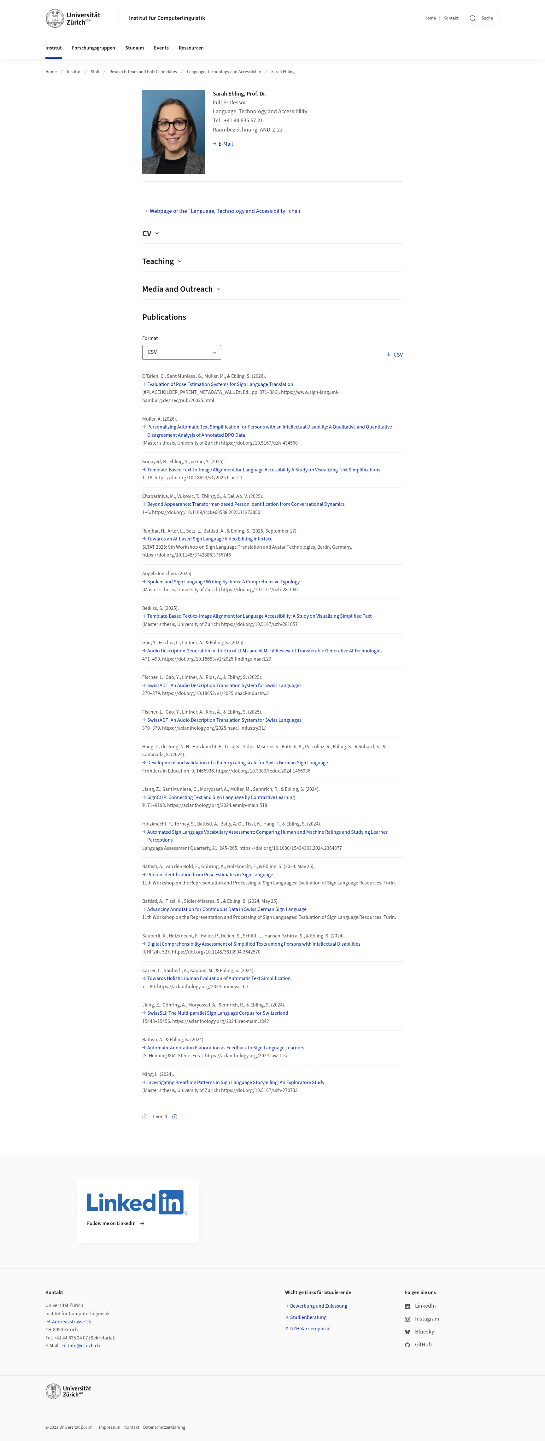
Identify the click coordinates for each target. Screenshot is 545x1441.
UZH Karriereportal (310, 1328)
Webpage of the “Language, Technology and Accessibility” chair (225, 211)
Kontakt (451, 18)
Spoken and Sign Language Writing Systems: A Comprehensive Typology (223, 581)
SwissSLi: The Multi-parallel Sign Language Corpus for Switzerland (217, 1013)
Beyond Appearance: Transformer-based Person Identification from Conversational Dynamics (246, 504)
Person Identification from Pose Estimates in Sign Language (210, 874)
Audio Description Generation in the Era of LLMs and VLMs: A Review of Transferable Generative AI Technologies (265, 650)
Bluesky (424, 1332)
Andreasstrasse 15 (71, 1321)
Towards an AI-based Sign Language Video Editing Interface (209, 538)
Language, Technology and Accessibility (224, 72)
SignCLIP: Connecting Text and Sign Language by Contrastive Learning (221, 797)
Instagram (427, 1319)
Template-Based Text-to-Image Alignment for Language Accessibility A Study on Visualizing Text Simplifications (263, 469)
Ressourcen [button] (191, 47)
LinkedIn (425, 1306)
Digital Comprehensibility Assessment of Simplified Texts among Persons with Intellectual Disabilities (253, 944)
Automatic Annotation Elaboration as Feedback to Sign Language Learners (225, 1047)
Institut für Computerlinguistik (167, 18)
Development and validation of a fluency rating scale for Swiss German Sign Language (237, 762)
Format (169, 338)
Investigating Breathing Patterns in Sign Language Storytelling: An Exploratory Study (235, 1082)
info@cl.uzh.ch (83, 1345)
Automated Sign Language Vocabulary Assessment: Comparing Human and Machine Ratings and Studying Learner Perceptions (267, 836)
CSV (398, 355)
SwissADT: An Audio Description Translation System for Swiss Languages (224, 685)
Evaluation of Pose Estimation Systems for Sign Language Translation (220, 384)
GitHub (423, 1345)
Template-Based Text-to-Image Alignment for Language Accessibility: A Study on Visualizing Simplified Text (259, 616)
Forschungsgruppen (93, 47)
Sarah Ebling (283, 72)
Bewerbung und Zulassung (318, 1306)
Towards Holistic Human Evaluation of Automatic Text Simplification (219, 978)
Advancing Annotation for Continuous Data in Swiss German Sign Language (227, 909)
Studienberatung (308, 1317)
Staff (95, 72)
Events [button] (161, 47)
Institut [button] (53, 47)
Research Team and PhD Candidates (143, 72)
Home (430, 18)
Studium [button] (134, 47)
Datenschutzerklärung (164, 1427)
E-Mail (226, 144)
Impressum (109, 1427)
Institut (74, 72)
